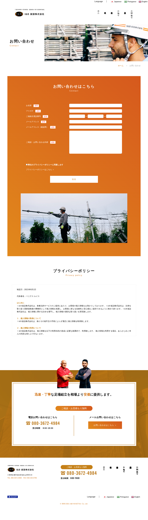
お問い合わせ (132, 13)
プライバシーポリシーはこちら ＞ (40, 170)
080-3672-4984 (16, 478)
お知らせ (118, 12)
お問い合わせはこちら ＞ (105, 425)
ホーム (98, 11)
